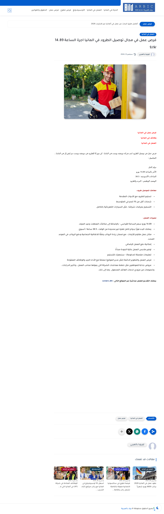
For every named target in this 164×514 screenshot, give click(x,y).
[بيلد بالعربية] (139, 7)
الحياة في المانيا (111, 10)
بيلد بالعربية (126, 509)
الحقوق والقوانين (39, 10)
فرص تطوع (66, 10)
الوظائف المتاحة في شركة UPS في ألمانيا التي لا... (66, 485)
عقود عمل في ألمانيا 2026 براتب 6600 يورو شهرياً (145, 485)
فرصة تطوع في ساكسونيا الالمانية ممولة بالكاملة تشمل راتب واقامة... (119, 487)
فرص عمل (54, 10)
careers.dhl (107, 281)
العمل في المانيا (94, 10)
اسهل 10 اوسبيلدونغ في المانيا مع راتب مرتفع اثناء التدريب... (93, 487)
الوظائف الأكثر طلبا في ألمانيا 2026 (123, 24)
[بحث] (10, 10)
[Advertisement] (105, 316)
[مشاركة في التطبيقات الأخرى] (122, 431)
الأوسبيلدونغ (79, 10)
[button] (145, 431)
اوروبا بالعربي (144, 54)
